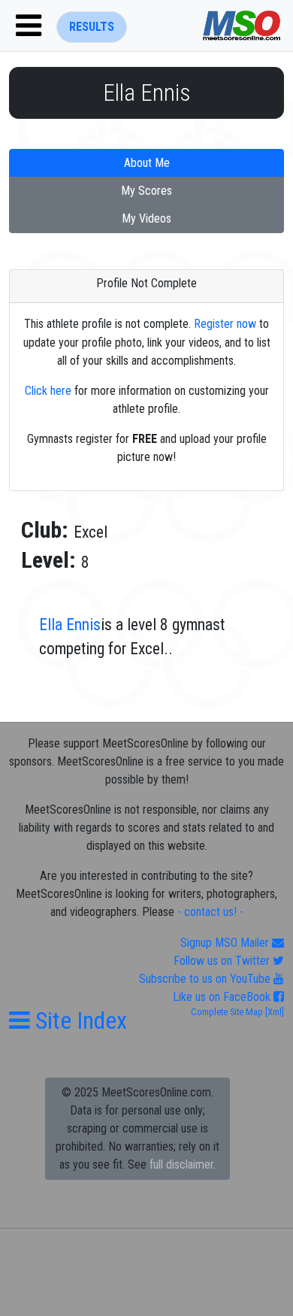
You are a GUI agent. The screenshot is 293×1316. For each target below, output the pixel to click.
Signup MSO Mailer (226, 942)
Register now (225, 324)
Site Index (78, 1020)
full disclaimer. (183, 1164)
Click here (48, 391)
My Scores (146, 190)
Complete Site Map (227, 1011)
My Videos (146, 218)
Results (91, 27)
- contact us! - (210, 912)
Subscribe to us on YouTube (206, 979)
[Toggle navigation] (28, 25)
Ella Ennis (70, 624)
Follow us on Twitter (223, 961)
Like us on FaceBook (223, 997)
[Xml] (273, 1011)
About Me (147, 163)
